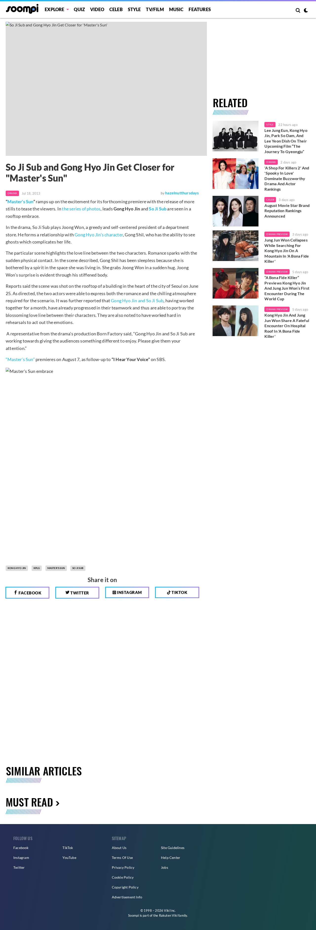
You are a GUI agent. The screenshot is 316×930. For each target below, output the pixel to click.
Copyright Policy (125, 887)
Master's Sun (56, 567)
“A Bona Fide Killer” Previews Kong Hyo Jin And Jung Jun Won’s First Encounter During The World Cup (286, 288)
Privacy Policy (123, 867)
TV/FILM (155, 9)
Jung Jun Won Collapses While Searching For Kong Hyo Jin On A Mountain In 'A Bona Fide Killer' (286, 250)
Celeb (116, 9)
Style (134, 9)
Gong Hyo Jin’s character (99, 234)
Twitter (79, 592)
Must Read (29, 801)
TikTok (67, 848)
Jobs (164, 867)
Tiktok (179, 592)
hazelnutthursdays (182, 192)
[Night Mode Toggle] (306, 11)
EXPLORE (54, 9)
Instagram (129, 592)
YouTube (69, 857)
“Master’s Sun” (20, 359)
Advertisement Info (127, 897)
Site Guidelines (172, 848)
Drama (12, 193)
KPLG (37, 567)
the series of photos (81, 208)
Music (176, 9)
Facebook (29, 592)
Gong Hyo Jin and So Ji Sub (137, 300)
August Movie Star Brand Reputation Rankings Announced (287, 210)
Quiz (79, 9)
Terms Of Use (122, 857)
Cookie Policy (123, 877)
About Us (119, 848)
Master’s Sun (20, 201)
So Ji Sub (157, 208)
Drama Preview (277, 234)
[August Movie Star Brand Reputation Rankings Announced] (236, 211)
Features (200, 9)
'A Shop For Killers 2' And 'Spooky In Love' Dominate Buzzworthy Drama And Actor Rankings (286, 178)
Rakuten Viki (168, 915)
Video (97, 9)
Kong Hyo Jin (17, 567)
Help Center (170, 857)
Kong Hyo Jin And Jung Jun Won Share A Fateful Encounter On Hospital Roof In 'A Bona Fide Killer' (286, 326)
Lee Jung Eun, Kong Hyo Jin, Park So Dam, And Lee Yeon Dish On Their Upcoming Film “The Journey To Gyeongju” (285, 141)
